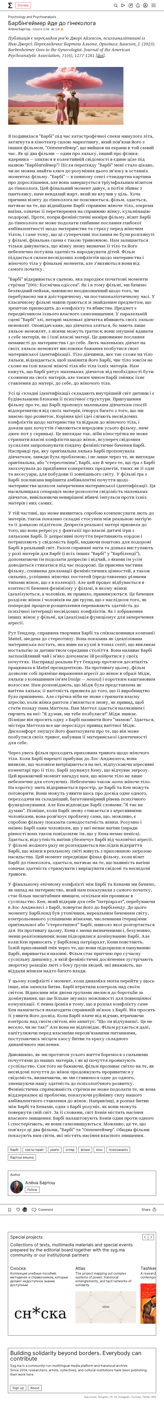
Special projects (26, 1237)
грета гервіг (34, 1150)
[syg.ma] (10, 5)
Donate (23, 5)
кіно (99, 1150)
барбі (14, 1150)
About (34, 1388)
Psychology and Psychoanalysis (32, 17)
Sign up (18, 1388)
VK (115, 1396)
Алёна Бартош (19, 29)
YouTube (136, 1396)
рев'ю (54, 1150)
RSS (153, 1396)
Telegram (103, 1396)
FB (111, 1396)
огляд (70, 1150)
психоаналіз (118, 1150)
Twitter (146, 1396)
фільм (85, 1150)
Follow (32, 1190)
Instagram (124, 1396)
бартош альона (22, 1157)
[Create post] (130, 5)
